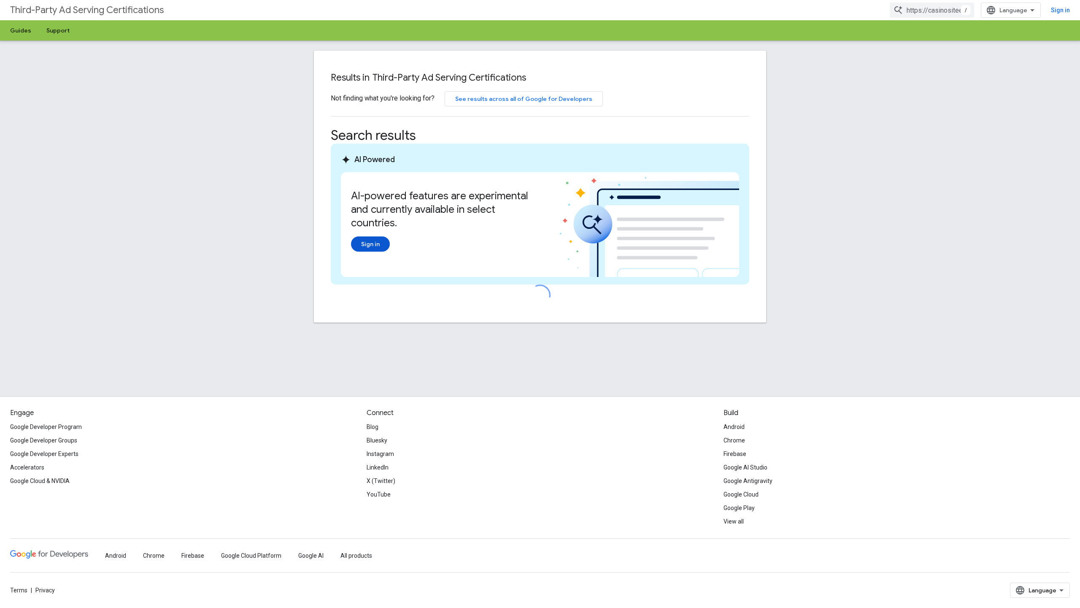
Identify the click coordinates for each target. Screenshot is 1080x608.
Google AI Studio (745, 467)
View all (734, 521)
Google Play (739, 508)
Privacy (45, 590)
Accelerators (27, 467)
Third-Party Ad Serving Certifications (87, 10)
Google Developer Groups (43, 440)
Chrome (734, 440)
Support (58, 30)
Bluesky (377, 440)
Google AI (311, 555)
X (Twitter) (381, 481)
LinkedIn (378, 467)
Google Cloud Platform (251, 555)
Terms (18, 590)
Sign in (1060, 10)
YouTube (379, 494)
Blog (372, 426)
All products (356, 555)
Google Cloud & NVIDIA (40, 481)
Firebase (735, 454)
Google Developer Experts (44, 454)
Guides (20, 30)
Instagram (380, 454)
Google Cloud (741, 494)
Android (734, 426)
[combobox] (932, 10)
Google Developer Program (46, 426)
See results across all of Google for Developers (523, 99)
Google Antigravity (748, 481)
